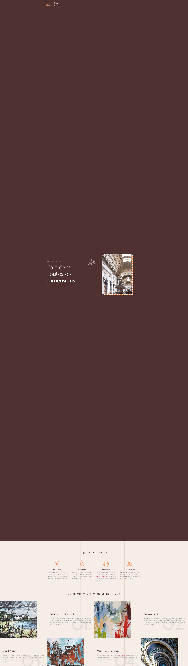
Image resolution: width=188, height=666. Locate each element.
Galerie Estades (24, 659)
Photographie (137, 4)
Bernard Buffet (122, 655)
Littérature (129, 4)
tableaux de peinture (102, 576)
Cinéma (122, 4)
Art (118, 4)
